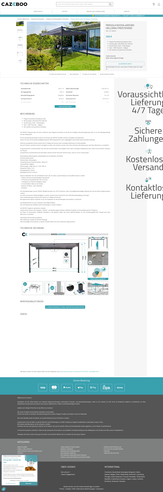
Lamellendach (38, 11)
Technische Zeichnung (89, 74)
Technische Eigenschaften (57, 74)
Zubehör (126, 11)
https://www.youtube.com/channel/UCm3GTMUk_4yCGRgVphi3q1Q (79, 371)
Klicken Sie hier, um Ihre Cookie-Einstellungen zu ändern (81, 486)
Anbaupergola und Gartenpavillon (29, 451)
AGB (73, 489)
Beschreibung (74, 74)
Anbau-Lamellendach (24, 449)
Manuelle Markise (67, 449)
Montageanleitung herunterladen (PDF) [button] (66, 307)
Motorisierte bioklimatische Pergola (74, 455)
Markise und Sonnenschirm (96, 11)
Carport (65, 11)
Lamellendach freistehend (70, 447)
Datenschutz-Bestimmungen (85, 489)
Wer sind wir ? (65, 472)
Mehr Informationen (65, 106)
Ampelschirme (22, 447)
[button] (101, 46)
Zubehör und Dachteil (111, 453)
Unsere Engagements (68, 474)
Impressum (99, 489)
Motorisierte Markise (68, 453)
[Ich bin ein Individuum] (159, 4)
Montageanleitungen (107, 74)
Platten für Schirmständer (113, 449)
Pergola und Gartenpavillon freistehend (75, 457)
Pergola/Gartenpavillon (37, 19)
